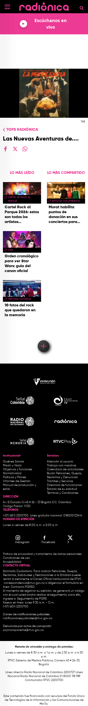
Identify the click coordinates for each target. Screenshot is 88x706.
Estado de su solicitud (62, 489)
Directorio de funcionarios (64, 485)
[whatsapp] (24, 148)
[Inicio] (44, 6)
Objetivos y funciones (17, 469)
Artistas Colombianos (66, 201)
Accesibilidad (12, 562)
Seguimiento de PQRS (32, 598)
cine (10, 250)
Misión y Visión (12, 465)
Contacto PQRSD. (23, 587)
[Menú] (7, 6)
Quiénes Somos (13, 461)
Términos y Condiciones (62, 493)
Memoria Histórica (19, 299)
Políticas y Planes (14, 477)
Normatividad (12, 473)
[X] (15, 148)
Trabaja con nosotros (61, 465)
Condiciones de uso (16, 558)
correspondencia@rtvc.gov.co (24, 583)
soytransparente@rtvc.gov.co (23, 630)
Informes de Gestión (17, 481)
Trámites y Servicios (60, 481)
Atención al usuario (60, 461)
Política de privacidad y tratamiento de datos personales (42, 554)
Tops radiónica (22, 130)
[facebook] (5, 148)
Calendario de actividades (65, 469)
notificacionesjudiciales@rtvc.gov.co (27, 618)
